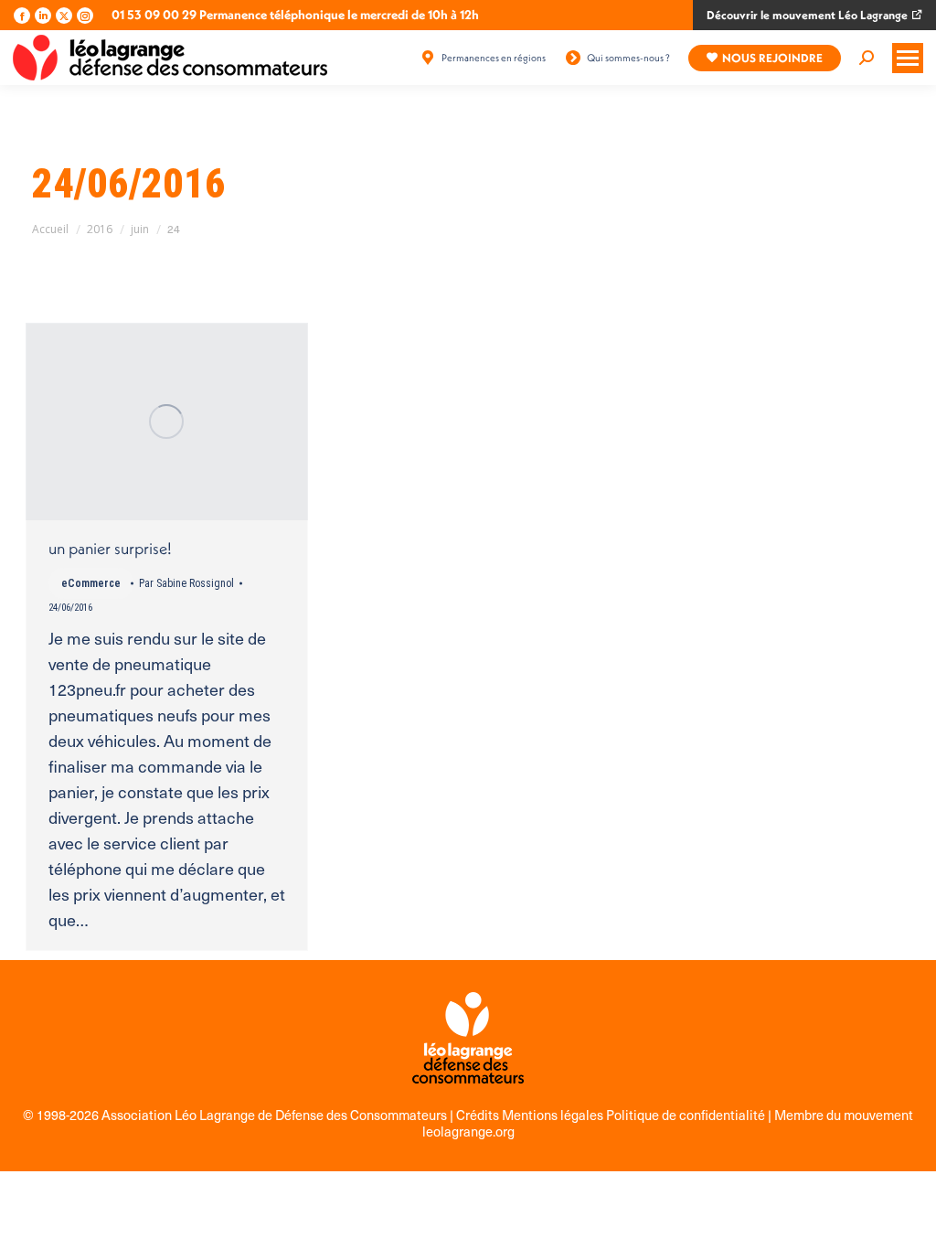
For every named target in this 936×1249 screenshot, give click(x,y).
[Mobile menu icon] (907, 58)
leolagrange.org (468, 1131)
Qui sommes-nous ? (628, 57)
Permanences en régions (493, 57)
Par (186, 583)
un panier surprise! (110, 548)
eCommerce (91, 583)
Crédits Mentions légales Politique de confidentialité (612, 1115)
